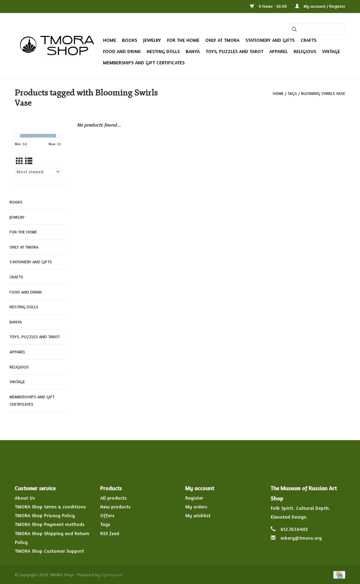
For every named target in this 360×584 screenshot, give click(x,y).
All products (113, 498)
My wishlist (198, 515)
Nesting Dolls (163, 51)
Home (109, 40)
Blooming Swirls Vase (323, 93)
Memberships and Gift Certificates (144, 62)
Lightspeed (111, 574)
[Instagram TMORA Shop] (218, 456)
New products (115, 506)
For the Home (183, 40)
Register (194, 498)
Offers (107, 515)
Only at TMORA (222, 40)
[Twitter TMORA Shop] (154, 456)
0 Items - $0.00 (273, 6)
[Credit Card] (338, 574)
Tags (292, 93)
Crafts (308, 40)
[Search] (294, 29)
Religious (305, 51)
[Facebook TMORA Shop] (142, 456)
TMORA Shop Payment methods (49, 524)
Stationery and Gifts (270, 40)
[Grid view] (19, 161)
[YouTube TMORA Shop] (192, 456)
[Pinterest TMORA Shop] (180, 456)
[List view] (28, 161)
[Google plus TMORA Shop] (167, 456)
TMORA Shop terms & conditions (50, 506)
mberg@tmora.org (301, 538)
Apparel (278, 51)
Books (129, 40)
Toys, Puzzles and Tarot (234, 51)
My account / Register (324, 6)
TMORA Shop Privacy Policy (45, 515)
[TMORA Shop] (58, 46)
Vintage (331, 51)
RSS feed (109, 533)
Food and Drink (122, 51)
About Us (25, 498)
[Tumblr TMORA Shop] (205, 456)
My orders (196, 506)
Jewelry (152, 40)
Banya (193, 51)
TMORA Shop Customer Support (49, 551)
